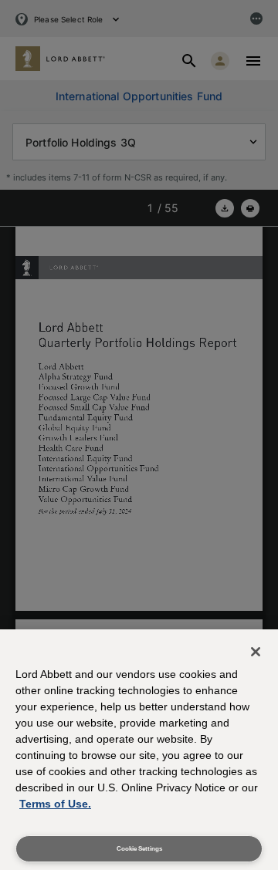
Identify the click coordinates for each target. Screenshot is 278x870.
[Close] (256, 652)
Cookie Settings (139, 848)
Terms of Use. (55, 804)
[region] (139, 749)
